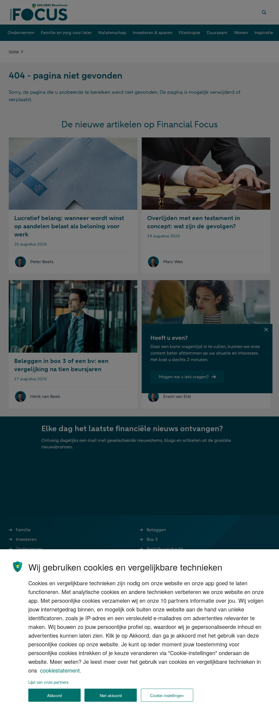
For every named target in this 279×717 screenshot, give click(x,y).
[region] (139, 633)
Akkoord (54, 695)
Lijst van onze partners (48, 682)
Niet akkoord (111, 695)
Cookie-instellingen (167, 695)
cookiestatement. (60, 670)
